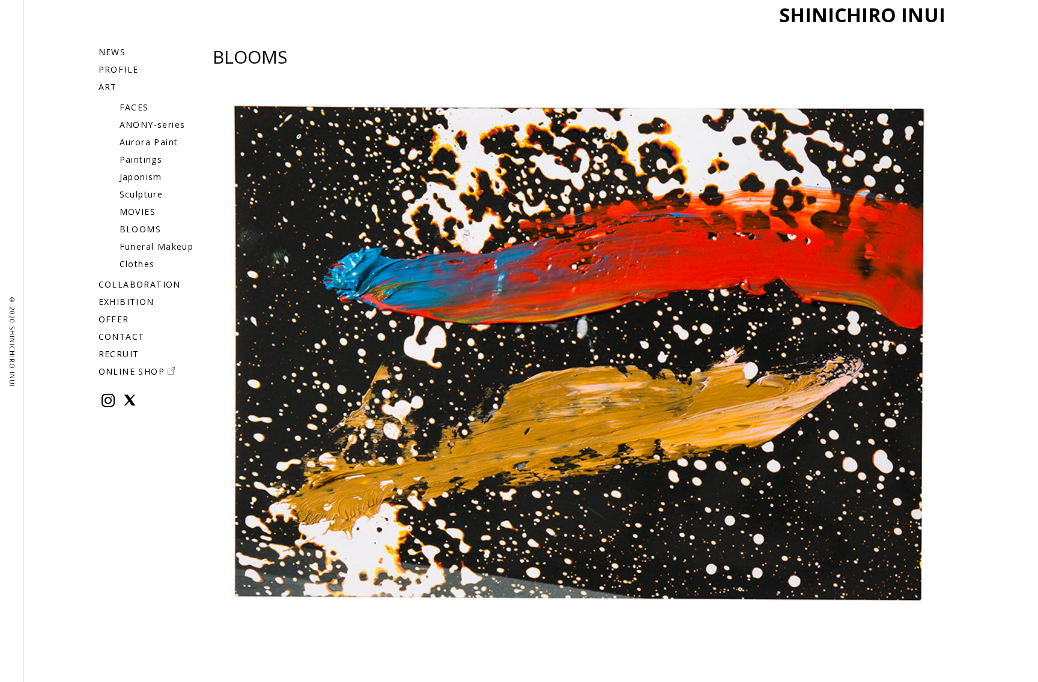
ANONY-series (153, 124)
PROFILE (119, 69)
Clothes (137, 264)
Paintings (141, 159)
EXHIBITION (126, 301)
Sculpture (141, 194)
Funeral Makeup (157, 246)
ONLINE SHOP (132, 371)
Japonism (141, 177)
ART (108, 86)
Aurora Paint (149, 142)
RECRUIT (119, 354)
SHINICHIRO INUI (862, 15)
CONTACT (122, 336)
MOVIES (138, 211)
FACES (134, 107)
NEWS (112, 52)
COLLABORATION (140, 284)
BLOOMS (140, 229)
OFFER (114, 319)
